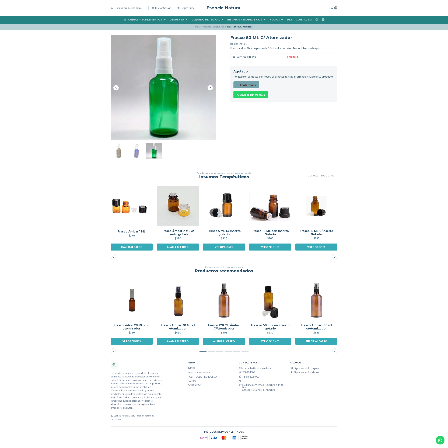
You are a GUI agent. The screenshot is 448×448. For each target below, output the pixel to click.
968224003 (248, 372)
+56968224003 (250, 377)
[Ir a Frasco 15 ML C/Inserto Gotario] (316, 206)
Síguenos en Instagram (306, 368)
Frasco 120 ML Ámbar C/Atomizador (224, 327)
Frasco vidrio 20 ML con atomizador (131, 327)
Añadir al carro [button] (132, 247)
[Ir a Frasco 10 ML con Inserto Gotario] (270, 206)
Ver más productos (321, 176)
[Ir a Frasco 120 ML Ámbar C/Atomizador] (224, 300)
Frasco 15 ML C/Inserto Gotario (316, 232)
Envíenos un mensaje (252, 94)
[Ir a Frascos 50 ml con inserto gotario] (270, 300)
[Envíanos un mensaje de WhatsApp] (440, 440)
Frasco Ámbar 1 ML (132, 231)
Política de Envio (199, 372)
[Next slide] (210, 87)
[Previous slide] (116, 87)
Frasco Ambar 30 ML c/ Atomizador (178, 327)
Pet (289, 19)
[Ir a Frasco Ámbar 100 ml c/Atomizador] (316, 300)
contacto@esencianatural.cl (258, 368)
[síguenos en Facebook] (323, 20)
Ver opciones (224, 247)
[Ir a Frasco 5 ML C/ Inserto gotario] (224, 206)
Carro (192, 381)
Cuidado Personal (206, 19)
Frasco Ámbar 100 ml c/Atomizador (316, 327)
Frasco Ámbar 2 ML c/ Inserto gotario (178, 232)
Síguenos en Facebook (306, 372)
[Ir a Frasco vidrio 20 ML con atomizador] (132, 300)
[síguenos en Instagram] (316, 20)
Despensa (177, 19)
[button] (113, 256)
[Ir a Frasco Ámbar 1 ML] (132, 206)
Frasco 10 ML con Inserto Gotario (270, 232)
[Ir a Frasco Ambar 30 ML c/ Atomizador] (178, 300)
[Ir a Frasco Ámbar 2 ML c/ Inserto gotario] (178, 206)
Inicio (197, 27)
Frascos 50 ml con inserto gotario (270, 327)
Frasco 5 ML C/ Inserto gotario (224, 232)
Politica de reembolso (202, 377)
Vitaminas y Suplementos (143, 19)
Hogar (275, 19)
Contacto (304, 19)
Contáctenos (247, 85)
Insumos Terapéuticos (245, 19)
